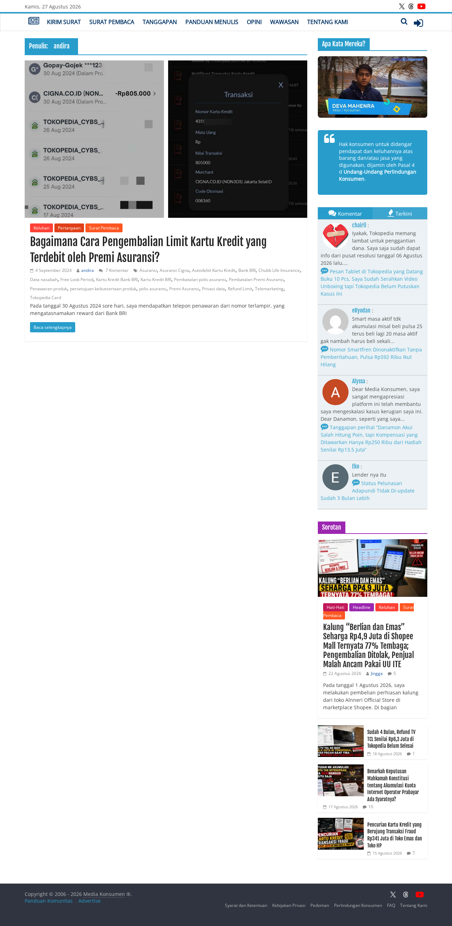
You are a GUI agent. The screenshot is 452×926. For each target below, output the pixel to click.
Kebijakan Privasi (288, 905)
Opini (254, 22)
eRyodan (361, 310)
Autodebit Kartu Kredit (214, 270)
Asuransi (148, 270)
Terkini (404, 213)
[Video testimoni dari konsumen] (372, 87)
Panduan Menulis (211, 22)
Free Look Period (76, 279)
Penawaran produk (48, 289)
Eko (355, 466)
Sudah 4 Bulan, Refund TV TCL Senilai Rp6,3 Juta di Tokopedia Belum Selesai (391, 739)
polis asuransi (152, 289)
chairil (359, 225)
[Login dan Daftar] (418, 23)
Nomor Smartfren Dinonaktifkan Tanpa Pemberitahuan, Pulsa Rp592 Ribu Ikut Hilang (371, 357)
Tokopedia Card (45, 298)
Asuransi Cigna (174, 270)
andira (87, 270)
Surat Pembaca (111, 22)
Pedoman (319, 905)
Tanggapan (160, 22)
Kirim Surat (64, 22)
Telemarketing (269, 289)
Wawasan (284, 22)
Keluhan (41, 228)
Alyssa (358, 381)
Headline (361, 607)
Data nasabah (44, 279)
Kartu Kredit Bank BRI (117, 279)
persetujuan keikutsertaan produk (103, 289)
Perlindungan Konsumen (358, 905)
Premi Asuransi (184, 289)
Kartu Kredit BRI (156, 279)
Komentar (350, 213)
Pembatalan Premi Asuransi (256, 279)
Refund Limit (240, 289)
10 (370, 807)
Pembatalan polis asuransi (200, 279)
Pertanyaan (69, 228)
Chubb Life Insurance (279, 270)
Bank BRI (247, 270)
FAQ (391, 905)
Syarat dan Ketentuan (246, 905)
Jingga (377, 673)
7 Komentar (117, 270)
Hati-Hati (335, 607)
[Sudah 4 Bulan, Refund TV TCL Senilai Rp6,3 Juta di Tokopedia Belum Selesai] (341, 729)
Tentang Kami (327, 22)
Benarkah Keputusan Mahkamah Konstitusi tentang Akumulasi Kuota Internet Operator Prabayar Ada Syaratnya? (393, 785)
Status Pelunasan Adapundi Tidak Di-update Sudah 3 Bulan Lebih (368, 490)
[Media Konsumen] (34, 21)
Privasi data (213, 289)
